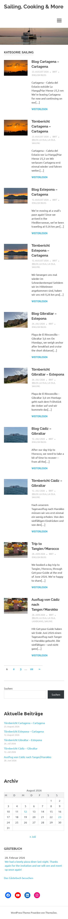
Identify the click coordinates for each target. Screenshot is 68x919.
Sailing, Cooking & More (33, 6)
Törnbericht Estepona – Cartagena (41, 250)
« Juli (33, 836)
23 (59, 817)
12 (25, 811)
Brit (54, 71)
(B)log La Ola (39, 139)
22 (31, 669)
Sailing (36, 143)
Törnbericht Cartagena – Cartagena (41, 126)
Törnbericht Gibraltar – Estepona (23, 740)
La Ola (51, 139)
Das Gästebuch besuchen (18, 878)
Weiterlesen (40, 109)
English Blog (39, 75)
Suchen (8, 688)
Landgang (37, 621)
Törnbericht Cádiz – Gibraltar (20, 748)
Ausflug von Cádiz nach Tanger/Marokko (27, 757)
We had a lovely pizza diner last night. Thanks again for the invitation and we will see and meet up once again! (33, 865)
